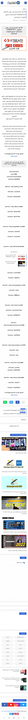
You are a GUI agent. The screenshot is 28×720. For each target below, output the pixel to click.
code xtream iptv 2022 (20, 453)
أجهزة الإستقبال (20, 637)
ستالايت (20, 648)
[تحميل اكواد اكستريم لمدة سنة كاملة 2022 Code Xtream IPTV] (14, 482)
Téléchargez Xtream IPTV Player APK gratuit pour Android (14, 472)
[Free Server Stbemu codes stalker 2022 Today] (14, 523)
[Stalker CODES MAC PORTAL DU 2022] (14, 541)
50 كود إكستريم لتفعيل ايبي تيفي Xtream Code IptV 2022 (14, 512)
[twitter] (23, 705)
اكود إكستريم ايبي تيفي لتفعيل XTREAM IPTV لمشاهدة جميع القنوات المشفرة (10, 256)
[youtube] (11, 705)
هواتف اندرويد (20, 656)
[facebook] (5, 705)
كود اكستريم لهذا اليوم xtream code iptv (10, 262)
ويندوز (7, 656)
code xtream (14, 156)
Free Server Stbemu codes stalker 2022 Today (15, 532)
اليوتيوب (7, 641)
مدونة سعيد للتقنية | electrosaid (8, 711)
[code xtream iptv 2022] (14, 444)
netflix (20, 663)
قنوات (7, 652)
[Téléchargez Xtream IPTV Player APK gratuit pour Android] (14, 462)
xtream (24, 9)
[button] (17, 402)
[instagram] (17, 705)
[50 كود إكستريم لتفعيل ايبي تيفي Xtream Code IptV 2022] (14, 502)
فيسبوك (20, 652)
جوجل (7, 644)
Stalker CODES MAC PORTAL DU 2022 (17, 550)
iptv (7, 659)
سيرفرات (8, 648)
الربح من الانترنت (20, 641)
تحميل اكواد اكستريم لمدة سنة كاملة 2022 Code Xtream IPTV (14, 492)
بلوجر (20, 644)
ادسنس (7, 637)
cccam (20, 659)
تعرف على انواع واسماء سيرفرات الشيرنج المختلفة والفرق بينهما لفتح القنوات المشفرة (10, 679)
